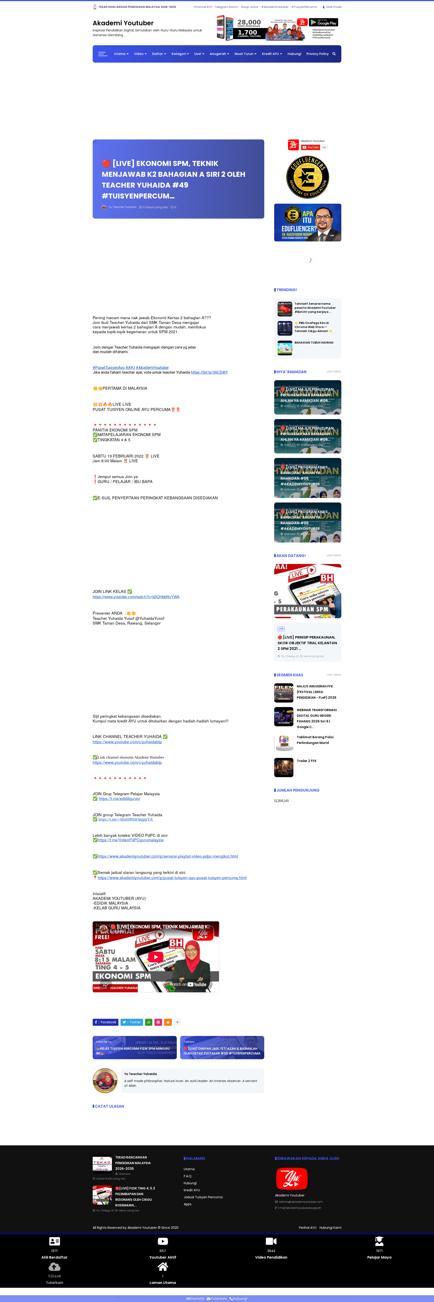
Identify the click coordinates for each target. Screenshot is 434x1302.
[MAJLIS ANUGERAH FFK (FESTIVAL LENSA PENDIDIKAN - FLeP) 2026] (283, 705)
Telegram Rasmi (226, 13)
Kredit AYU (270, 57)
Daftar (157, 57)
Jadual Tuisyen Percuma (203, 1201)
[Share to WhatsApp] (148, 1025)
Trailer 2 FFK (306, 764)
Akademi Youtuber (123, 27)
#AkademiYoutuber (274, 13)
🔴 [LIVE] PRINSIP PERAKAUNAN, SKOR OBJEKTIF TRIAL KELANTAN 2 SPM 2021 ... (307, 646)
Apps (187, 1208)
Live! (197, 57)
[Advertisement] (217, 102)
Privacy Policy (318, 57)
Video (139, 57)
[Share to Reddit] (168, 1025)
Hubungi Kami (330, 1231)
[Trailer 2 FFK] (283, 780)
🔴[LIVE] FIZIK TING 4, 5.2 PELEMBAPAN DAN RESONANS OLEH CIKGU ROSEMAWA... (166, 7)
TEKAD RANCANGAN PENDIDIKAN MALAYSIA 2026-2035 (133, 1167)
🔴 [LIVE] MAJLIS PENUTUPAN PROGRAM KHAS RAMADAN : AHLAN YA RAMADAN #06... (307, 398)
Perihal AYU (307, 1231)
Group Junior (249, 13)
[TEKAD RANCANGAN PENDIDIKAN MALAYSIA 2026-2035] (102, 1176)
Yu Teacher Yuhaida (140, 1077)
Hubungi (294, 57)
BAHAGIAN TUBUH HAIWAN (314, 346)
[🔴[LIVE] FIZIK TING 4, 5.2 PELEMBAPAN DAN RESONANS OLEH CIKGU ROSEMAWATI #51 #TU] (105, 8)
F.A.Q (187, 1180)
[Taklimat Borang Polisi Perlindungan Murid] (283, 756)
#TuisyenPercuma (304, 13)
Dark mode (333, 13)
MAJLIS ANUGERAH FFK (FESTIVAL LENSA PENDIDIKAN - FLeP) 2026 (316, 696)
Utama (119, 57)
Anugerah (218, 57)
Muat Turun (244, 57)
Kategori (179, 57)
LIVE (96, 7)
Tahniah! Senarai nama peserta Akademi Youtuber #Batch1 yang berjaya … (315, 311)
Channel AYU (203, 13)
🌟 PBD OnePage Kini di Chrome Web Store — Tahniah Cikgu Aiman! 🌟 (314, 331)
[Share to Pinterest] (158, 1025)
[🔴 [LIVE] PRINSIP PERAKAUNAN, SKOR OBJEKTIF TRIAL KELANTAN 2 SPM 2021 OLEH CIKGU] (307, 595)
